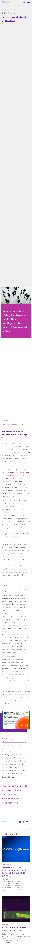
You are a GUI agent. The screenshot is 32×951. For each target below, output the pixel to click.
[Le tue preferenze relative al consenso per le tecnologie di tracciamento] (29, 948)
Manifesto (6, 446)
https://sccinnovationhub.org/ (14, 742)
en (24, 2)
